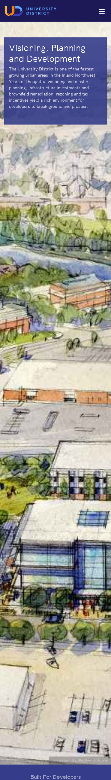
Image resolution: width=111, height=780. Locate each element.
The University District (31, 11)
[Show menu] (101, 11)
